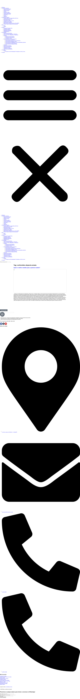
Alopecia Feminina (7, 9)
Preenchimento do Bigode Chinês (11, 41)
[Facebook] (1, 324)
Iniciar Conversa (3, 697)
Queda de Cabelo (7, 12)
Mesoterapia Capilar (7, 227)
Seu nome (2, 693)
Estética (3, 27)
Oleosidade (6, 14)
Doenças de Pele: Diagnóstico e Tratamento (11, 242)
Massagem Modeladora (7, 30)
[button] (40, 134)
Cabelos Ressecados (7, 221)
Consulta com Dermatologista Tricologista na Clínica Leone (15, 51)
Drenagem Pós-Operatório (8, 28)
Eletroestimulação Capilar (8, 226)
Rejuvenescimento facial (8, 33)
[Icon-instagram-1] (3, 324)
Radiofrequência (6, 31)
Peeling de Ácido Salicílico (10, 36)
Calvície (5, 11)
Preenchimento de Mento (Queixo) (11, 43)
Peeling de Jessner (9, 38)
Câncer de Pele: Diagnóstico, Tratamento (10, 241)
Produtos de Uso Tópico (8, 21)
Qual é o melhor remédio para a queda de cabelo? (27, 267)
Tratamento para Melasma (8, 256)
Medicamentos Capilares (8, 22)
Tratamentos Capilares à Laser (9, 20)
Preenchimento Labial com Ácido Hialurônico (13, 40)
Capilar (5, 50)
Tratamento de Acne (7, 47)
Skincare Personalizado (8, 46)
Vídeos (5, 26)
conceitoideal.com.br (8, 686)
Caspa (5, 15)
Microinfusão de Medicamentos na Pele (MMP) (11, 23)
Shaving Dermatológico (7, 45)
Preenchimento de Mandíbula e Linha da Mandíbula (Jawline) (16, 42)
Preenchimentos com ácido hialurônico (10, 246)
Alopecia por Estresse (7, 216)
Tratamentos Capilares (5, 17)
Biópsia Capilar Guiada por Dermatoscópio (11, 231)
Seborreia (5, 16)
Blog (2, 232)
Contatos (3, 52)
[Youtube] (6, 324)
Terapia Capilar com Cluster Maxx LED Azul (11, 18)
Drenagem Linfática (7, 236)
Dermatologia (4, 32)
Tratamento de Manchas (8, 48)
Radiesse (5, 252)
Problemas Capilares (5, 8)
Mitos (4, 25)
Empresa (3, 7)
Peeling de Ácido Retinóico (10, 37)
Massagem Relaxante (7, 237)
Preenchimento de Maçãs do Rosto (11, 251)
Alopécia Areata (6, 10)
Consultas (3, 257)
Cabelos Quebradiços (7, 13)
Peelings (5, 35)
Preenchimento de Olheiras (10, 247)
